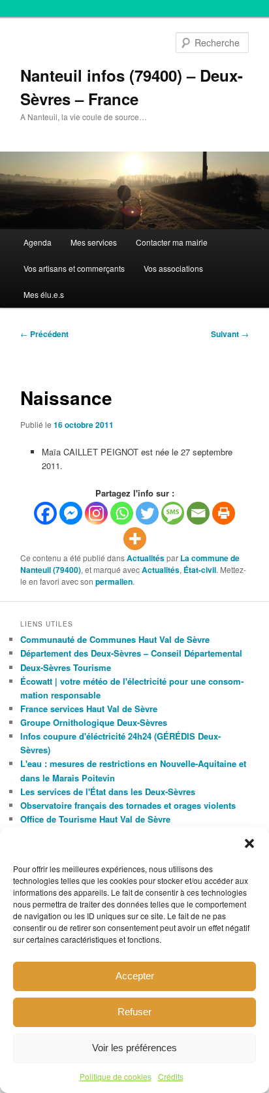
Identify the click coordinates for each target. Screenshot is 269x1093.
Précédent (44, 334)
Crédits (170, 1076)
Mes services (94, 242)
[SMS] (172, 513)
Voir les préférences (134, 1047)
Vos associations (173, 268)
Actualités (146, 558)
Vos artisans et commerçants (74, 268)
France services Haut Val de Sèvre (88, 708)
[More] (134, 538)
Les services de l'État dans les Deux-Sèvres (107, 791)
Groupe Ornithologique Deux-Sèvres (93, 722)
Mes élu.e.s (44, 294)
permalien (114, 581)
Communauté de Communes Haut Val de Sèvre (115, 639)
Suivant (230, 334)
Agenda (38, 242)
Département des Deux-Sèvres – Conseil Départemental (131, 653)
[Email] (198, 513)
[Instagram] (96, 513)
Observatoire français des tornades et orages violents (128, 805)
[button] (249, 843)
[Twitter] (147, 513)
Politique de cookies (115, 1076)
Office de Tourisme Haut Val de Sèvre (95, 819)
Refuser (134, 1011)
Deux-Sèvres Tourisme (65, 667)
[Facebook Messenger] (70, 513)
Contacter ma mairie (172, 242)
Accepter (135, 975)
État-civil (199, 570)
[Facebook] (45, 513)
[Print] (223, 513)
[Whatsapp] (121, 513)
